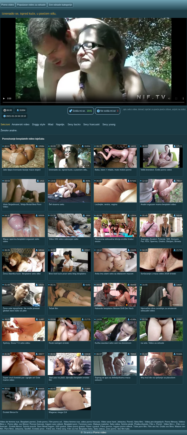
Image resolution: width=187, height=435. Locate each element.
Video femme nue (72, 422)
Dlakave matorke (101, 424)
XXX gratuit (61, 426)
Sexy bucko (74, 124)
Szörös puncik (29, 426)
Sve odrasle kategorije (60, 5)
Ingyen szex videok (54, 424)
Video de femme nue (9, 422)
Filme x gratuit (92, 426)
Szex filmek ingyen (45, 426)
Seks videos (99, 429)
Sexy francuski (91, 124)
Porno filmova (171, 422)
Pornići (130, 422)
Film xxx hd (72, 429)
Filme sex (50, 429)
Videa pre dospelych (154, 422)
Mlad (50, 124)
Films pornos (106, 426)
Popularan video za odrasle (31, 5)
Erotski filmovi (15, 426)
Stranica (88, 432)
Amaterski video (20, 124)
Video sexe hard (108, 422)
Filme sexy (61, 429)
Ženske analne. (9, 130)
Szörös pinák (127, 424)
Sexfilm (27, 429)
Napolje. (60, 124)
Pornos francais (37, 424)
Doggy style (38, 124)
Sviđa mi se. (78, 111)
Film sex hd (153, 426)
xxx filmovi (23, 424)
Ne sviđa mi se (108, 111)
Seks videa (115, 424)
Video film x (169, 424)
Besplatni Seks (85, 429)
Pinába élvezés (141, 424)
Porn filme (9, 429)
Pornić (159, 424)
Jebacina (121, 422)
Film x (152, 424)
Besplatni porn (70, 424)
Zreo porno (111, 429)
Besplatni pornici (28, 422)
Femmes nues (85, 424)
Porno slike (13, 424)
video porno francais (90, 422)
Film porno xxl (55, 422)
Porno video (7, 5)
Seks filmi (139, 422)
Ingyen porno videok (122, 426)
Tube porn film (140, 426)
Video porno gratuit (76, 426)
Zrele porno (42, 422)
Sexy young (108, 124)
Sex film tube (123, 429)
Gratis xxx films (167, 426)
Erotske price (38, 429)
